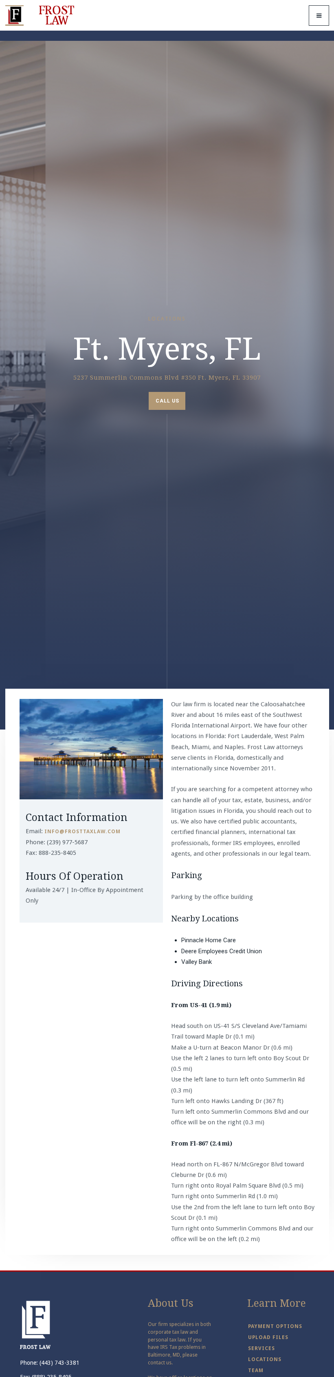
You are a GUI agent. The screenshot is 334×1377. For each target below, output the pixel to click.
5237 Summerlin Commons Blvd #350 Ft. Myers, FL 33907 (167, 377)
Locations (264, 1359)
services (261, 1348)
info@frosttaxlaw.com (82, 831)
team (256, 1370)
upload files (268, 1337)
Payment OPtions (275, 1326)
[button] (319, 15)
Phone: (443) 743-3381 (49, 1362)
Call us (167, 401)
